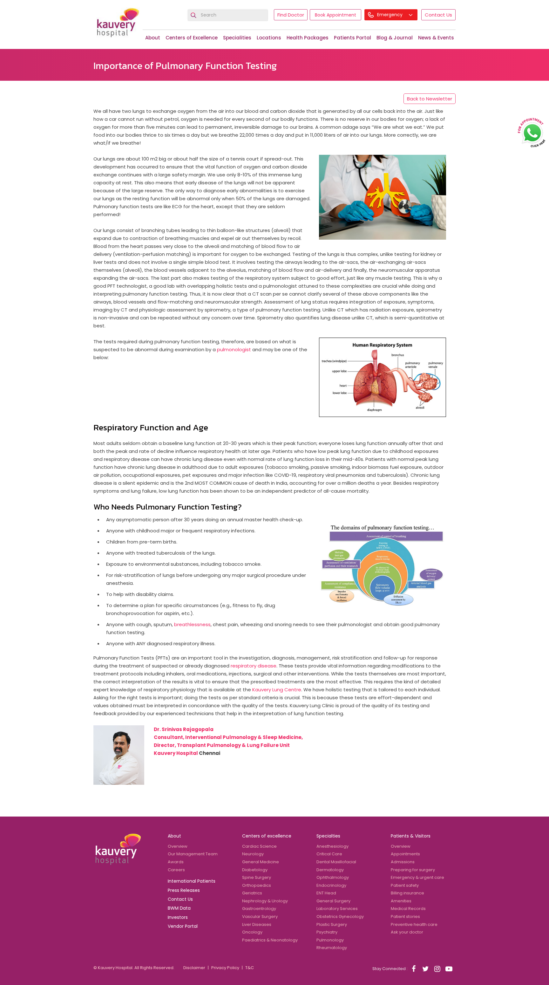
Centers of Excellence (192, 37)
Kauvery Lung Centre (276, 689)
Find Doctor (290, 14)
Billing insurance (407, 893)
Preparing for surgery (413, 870)
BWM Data (179, 908)
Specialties (328, 836)
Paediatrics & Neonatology (270, 940)
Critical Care (329, 854)
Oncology (252, 932)
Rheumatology (331, 948)
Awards (176, 862)
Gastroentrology (259, 909)
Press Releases (184, 890)
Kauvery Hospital (176, 753)
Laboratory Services (337, 909)
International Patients (191, 881)
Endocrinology (331, 885)
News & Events (436, 37)
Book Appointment (335, 15)
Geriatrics (252, 893)
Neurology (253, 854)
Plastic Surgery (331, 924)
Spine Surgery (256, 877)
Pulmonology (330, 940)
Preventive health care (414, 924)
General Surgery (333, 901)
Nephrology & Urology (265, 901)
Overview (177, 846)
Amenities (401, 901)
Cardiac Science (259, 846)
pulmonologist (234, 349)
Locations (269, 37)
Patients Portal (352, 37)
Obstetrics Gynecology (340, 916)
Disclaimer (194, 968)
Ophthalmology (332, 877)
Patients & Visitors (410, 836)
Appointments (405, 854)
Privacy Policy (225, 968)
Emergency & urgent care (417, 877)
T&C (249, 968)
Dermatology (330, 870)
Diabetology (255, 870)
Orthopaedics (256, 885)
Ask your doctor (407, 932)
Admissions (403, 862)
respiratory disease (253, 665)
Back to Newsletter (429, 98)
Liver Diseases (256, 924)
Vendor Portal (183, 926)
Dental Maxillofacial (336, 862)
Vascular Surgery (260, 916)
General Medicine (260, 862)
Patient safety (405, 885)
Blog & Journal (394, 37)
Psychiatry (326, 932)
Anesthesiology (332, 846)
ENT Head (326, 893)
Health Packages (308, 37)
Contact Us (438, 14)
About (152, 37)
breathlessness (192, 624)
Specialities (237, 37)
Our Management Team (193, 854)
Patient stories (405, 916)
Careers (176, 870)
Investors (178, 917)
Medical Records (408, 909)
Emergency (390, 14)
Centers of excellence (266, 836)
